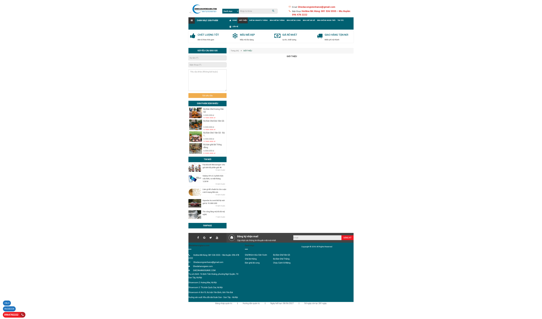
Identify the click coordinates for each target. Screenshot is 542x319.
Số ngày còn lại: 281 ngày (315, 303)
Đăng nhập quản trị (223, 303)
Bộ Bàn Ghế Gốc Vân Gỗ (213, 121)
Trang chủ (235, 51)
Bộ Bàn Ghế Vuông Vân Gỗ (213, 110)
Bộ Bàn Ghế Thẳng (281, 259)
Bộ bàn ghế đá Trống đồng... (212, 146)
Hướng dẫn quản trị (251, 303)
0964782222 (11, 314)
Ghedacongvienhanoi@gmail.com (316, 6)
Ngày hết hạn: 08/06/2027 (282, 303)
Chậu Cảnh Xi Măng (281, 263)
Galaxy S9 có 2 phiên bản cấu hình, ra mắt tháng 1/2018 (213, 178)
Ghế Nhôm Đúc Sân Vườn (256, 255)
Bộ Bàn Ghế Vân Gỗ (281, 255)
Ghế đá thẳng (251, 259)
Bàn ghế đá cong (252, 263)
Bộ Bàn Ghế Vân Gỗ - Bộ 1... (214, 134)
